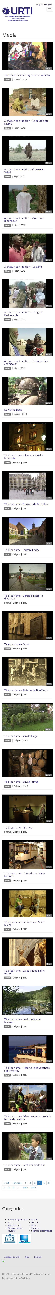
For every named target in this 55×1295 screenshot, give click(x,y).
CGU (27, 1257)
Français (48, 4)
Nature (34, 1225)
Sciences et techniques (41, 1230)
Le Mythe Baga (13, 409)
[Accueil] (22, 14)
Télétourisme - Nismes (18, 827)
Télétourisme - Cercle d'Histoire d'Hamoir (23, 597)
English (39, 4)
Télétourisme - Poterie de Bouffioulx (26, 690)
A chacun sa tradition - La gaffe (23, 266)
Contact (37, 1257)
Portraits (35, 1228)
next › (25, 1187)
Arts (9, 1222)
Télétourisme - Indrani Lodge (22, 550)
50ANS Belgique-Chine (18, 1219)
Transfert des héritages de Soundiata (27, 75)
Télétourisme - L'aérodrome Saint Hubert (24, 875)
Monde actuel (14, 1225)
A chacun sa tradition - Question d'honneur (23, 219)
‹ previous (17, 1183)
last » (33, 1187)
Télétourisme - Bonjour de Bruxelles (26, 504)
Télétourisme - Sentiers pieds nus (24, 1165)
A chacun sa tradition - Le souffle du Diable (26, 122)
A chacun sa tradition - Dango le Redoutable (23, 314)
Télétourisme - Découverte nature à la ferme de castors (27, 1118)
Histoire (34, 1222)
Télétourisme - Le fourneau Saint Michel (24, 923)
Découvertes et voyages (15, 1229)
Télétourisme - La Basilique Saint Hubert (24, 972)
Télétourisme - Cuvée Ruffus (21, 781)
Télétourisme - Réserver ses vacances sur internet (27, 1069)
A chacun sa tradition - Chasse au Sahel (24, 171)
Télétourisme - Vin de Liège (21, 736)
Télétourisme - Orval (16, 644)
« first (6, 1183)
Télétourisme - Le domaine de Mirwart (22, 1021)
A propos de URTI (12, 1257)
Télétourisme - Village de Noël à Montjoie (23, 457)
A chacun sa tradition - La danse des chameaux (26, 362)
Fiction (34, 1219)
